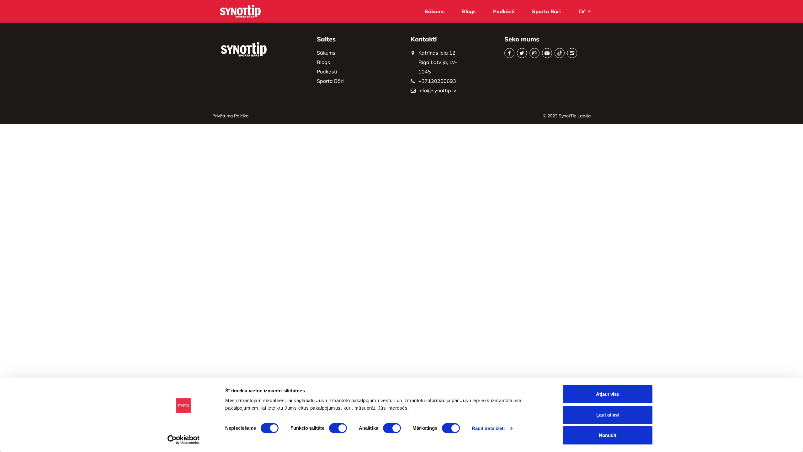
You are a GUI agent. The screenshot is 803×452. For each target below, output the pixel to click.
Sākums (434, 11)
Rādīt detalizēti (488, 428)
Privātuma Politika (230, 116)
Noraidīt (607, 435)
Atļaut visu (608, 394)
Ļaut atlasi (607, 414)
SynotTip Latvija (575, 116)
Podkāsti (503, 11)
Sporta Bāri (546, 11)
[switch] (338, 428)
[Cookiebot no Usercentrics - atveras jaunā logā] (183, 439)
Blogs (469, 11)
